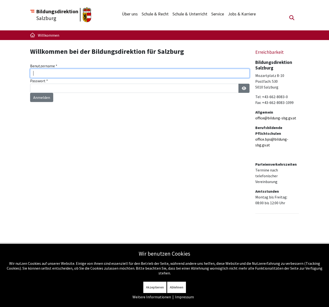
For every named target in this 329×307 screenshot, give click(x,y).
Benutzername (43, 65)
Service (217, 14)
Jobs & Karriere (242, 14)
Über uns (130, 14)
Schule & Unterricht (189, 14)
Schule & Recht (155, 14)
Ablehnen (176, 287)
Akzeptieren (155, 287)
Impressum (184, 296)
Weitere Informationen (151, 296)
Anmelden (41, 97)
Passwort (39, 80)
